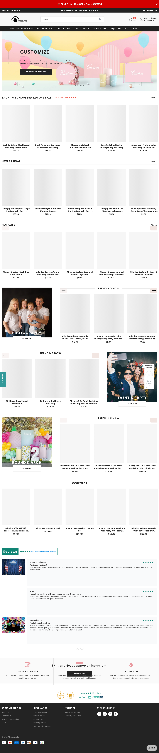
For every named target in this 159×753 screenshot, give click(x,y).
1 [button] (75, 85)
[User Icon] (141, 19)
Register (154, 18)
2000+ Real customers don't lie (43, 552)
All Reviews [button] (3, 379)
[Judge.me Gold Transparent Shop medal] (60, 695)
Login (146, 18)
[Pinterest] (110, 714)
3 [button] (80, 85)
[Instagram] (105, 714)
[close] (157, 4)
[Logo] (19, 19)
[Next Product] (153, 228)
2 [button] (78, 85)
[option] (79, 61)
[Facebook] (99, 714)
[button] (77, 649)
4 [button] (83, 85)
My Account (149, 20)
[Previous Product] (5, 228)
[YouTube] (116, 714)
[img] (25, 552)
